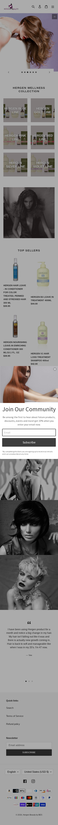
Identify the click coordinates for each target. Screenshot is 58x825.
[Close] (55, 369)
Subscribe (29, 442)
